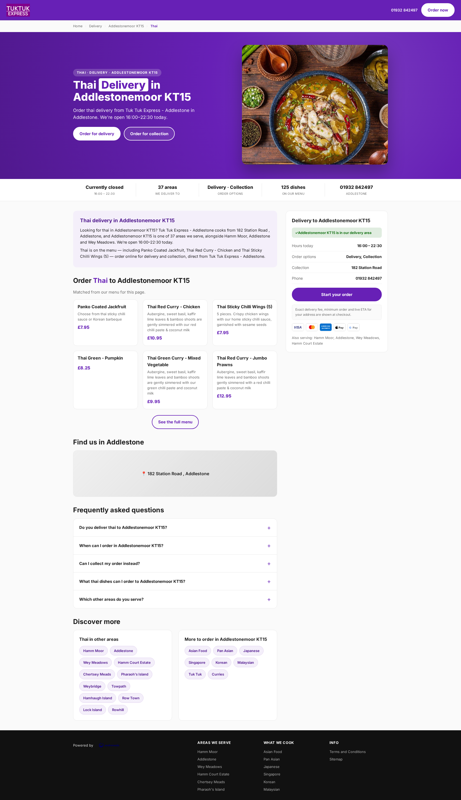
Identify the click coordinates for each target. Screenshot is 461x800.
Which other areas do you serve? (111, 599)
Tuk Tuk (195, 674)
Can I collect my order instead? (109, 563)
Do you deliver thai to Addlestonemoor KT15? (123, 527)
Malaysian (245, 662)
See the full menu (175, 421)
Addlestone (123, 651)
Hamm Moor (93, 651)
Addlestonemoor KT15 (126, 26)
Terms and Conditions (347, 752)
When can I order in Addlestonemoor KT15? (121, 545)
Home (77, 26)
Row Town (131, 698)
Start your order (336, 294)
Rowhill (118, 710)
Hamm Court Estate (134, 662)
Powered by (83, 745)
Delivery (95, 26)
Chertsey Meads (97, 674)
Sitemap (336, 759)
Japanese (251, 651)
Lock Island (92, 710)
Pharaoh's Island (134, 674)
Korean (221, 662)
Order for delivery (97, 133)
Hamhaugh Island (97, 698)
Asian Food (198, 651)
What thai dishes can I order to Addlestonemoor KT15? (132, 581)
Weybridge (92, 686)
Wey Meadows (95, 662)
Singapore (197, 662)
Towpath (119, 686)
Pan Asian (225, 651)
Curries (218, 674)
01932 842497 (404, 10)
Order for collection (149, 133)
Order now (438, 10)
